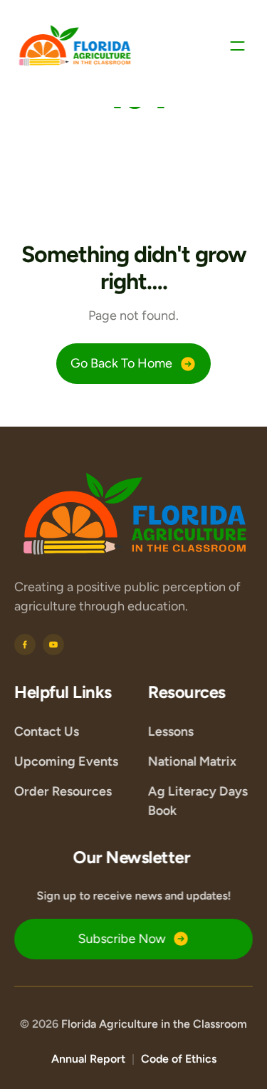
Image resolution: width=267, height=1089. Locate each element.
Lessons (171, 731)
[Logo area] (135, 514)
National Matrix (192, 760)
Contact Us (46, 731)
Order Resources (63, 790)
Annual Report (88, 1058)
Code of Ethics (178, 1058)
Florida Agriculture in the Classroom (154, 1024)
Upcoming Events (66, 760)
